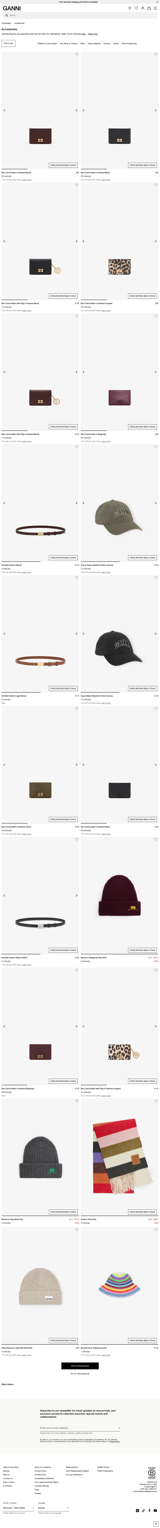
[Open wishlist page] (136, 8)
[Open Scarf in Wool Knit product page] (119, 1157)
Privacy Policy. (115, 1441)
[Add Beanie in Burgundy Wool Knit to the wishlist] (156, 839)
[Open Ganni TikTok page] (143, 1510)
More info (93, 34)
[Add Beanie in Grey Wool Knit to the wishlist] (76, 1101)
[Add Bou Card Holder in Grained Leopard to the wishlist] (156, 185)
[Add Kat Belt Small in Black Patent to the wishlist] (76, 839)
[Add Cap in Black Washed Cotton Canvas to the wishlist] (156, 577)
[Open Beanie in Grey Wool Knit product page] (40, 1157)
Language (41, 1503)
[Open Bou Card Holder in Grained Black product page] (119, 110)
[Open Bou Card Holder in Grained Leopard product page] (119, 241)
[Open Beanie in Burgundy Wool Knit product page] (119, 895)
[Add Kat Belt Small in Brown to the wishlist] (76, 447)
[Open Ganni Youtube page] (155, 1510)
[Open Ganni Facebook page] (149, 1510)
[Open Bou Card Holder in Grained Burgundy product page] (40, 1026)
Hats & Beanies (94, 43)
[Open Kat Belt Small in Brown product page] (40, 503)
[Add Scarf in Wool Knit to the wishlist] (156, 1101)
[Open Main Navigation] (155, 8)
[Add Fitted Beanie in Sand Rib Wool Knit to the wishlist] (76, 1229)
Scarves (107, 43)
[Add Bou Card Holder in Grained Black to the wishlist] (156, 54)
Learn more (26, 180)
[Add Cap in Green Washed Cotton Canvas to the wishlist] (156, 447)
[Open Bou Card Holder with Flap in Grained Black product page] (40, 241)
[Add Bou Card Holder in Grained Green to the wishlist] (76, 708)
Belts (82, 43)
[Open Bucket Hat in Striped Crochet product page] (119, 1285)
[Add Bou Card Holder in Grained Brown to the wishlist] (76, 54)
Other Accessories (129, 43)
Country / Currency (9, 1503)
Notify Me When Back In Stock (63, 165)
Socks (115, 43)
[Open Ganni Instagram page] (137, 1510)
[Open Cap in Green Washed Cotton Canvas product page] (119, 503)
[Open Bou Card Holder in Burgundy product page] (119, 372)
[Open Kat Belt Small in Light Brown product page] (40, 634)
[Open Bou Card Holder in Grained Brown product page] (40, 110)
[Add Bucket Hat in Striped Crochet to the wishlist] (156, 1229)
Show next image (76, 110)
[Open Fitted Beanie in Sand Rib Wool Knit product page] (40, 1285)
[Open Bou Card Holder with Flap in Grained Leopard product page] (119, 1026)
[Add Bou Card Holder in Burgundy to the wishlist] (156, 316)
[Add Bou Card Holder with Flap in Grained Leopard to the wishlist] (156, 970)
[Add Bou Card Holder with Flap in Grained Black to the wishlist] (76, 185)
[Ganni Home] (12, 8)
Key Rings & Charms (68, 43)
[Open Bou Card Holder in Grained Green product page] (40, 764)
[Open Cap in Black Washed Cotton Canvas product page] (119, 634)
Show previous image (4, 110)
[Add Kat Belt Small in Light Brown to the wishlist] (76, 577)
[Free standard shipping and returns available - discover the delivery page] (80, 2)
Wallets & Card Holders (47, 43)
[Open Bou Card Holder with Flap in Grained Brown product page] (40, 372)
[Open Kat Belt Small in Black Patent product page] (40, 895)
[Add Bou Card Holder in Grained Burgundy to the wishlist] (76, 970)
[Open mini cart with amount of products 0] (149, 8)
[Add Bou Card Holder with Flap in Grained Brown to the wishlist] (76, 316)
